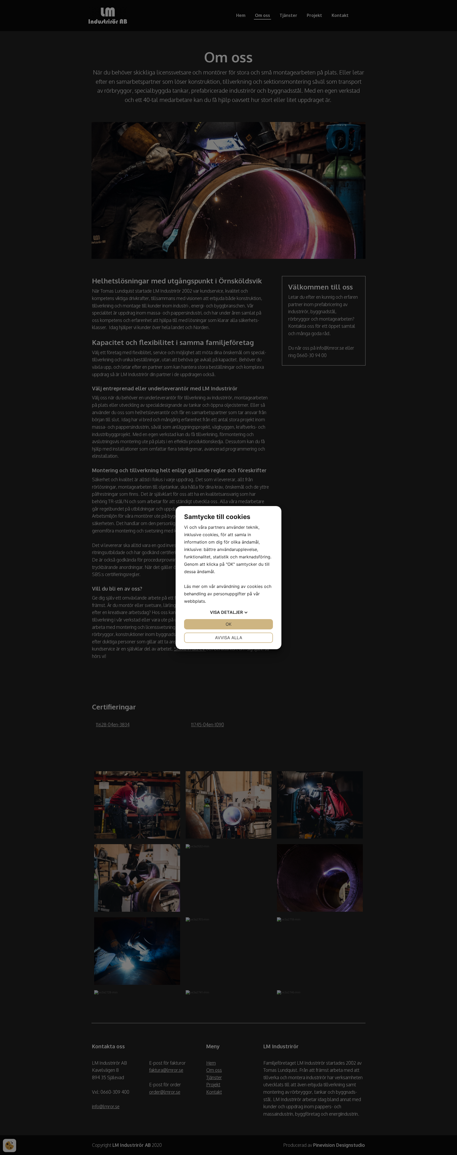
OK (228, 624)
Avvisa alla (228, 637)
